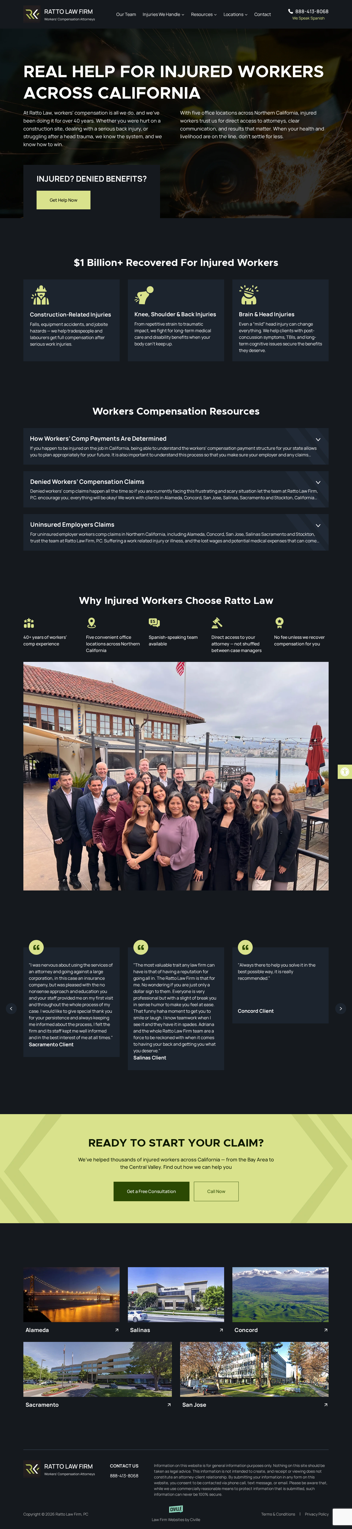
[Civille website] (176, 1513)
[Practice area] (71, 320)
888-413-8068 (312, 11)
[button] (345, 772)
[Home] (59, 1469)
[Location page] (71, 1294)
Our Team (126, 14)
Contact (262, 14)
